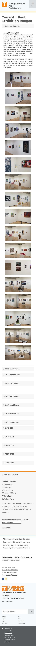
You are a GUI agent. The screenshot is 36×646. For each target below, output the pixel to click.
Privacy (20, 618)
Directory (20, 621)
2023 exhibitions (12, 383)
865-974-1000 (7, 601)
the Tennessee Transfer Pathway (10, 639)
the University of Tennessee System (10, 633)
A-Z (19, 616)
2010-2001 (9, 437)
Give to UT (5, 623)
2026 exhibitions (12, 26)
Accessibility (21, 623)
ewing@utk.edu (11, 575)
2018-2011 (9, 428)
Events (4, 616)
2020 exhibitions (12, 414)
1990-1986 (9, 454)
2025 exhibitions (12, 369)
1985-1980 (9, 463)
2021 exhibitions (12, 405)
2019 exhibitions (12, 422)
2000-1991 (9, 445)
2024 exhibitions (12, 375)
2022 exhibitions (12, 396)
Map (3, 621)
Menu (33, 4)
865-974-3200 (11, 572)
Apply (3, 618)
